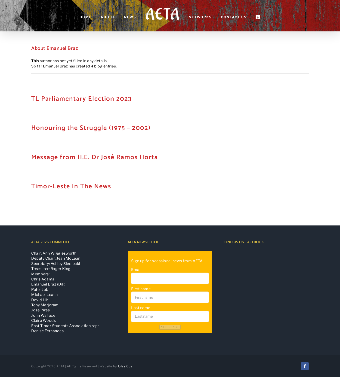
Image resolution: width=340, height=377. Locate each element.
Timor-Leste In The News (71, 186)
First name (141, 289)
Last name (140, 308)
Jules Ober (126, 366)
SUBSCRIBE (170, 327)
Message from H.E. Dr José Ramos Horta (94, 157)
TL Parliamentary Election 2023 (81, 99)
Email (136, 270)
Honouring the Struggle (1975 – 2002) (91, 128)
